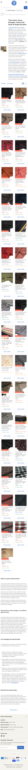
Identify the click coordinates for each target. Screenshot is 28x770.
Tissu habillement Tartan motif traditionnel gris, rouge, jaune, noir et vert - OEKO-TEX (7, 535)
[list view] (25, 83)
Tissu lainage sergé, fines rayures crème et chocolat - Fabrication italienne (7, 127)
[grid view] (23, 83)
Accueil (2, 13)
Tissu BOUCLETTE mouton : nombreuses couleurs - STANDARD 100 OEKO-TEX (7, 342)
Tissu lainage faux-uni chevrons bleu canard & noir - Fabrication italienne (20, 208)
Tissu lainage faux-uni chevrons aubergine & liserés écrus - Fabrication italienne (20, 154)
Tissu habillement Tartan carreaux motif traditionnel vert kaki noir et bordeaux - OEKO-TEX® (7, 481)
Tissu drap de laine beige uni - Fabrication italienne (7, 562)
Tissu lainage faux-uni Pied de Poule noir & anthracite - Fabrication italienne (7, 234)
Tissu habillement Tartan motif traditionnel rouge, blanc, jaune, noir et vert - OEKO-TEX (20, 535)
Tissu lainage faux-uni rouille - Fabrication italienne (6, 181)
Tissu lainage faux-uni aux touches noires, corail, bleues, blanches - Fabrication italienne (7, 208)
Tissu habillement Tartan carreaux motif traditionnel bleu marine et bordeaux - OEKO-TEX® (20, 454)
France (13, 753)
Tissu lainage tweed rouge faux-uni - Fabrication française (6, 261)
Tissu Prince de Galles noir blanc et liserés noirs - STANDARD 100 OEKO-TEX (7, 314)
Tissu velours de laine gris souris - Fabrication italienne (20, 369)
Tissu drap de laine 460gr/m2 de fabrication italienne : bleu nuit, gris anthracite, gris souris (20, 426)
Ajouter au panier (7, 109)
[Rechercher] (25, 7)
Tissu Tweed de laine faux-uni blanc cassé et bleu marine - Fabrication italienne (20, 339)
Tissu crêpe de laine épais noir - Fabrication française (7, 101)
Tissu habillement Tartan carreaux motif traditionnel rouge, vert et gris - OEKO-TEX (7, 509)
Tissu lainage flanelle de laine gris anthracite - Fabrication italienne (20, 313)
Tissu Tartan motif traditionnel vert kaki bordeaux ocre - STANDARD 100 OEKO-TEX (20, 288)
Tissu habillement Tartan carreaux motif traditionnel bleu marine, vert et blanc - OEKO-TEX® (20, 481)
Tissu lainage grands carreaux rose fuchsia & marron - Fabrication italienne (7, 154)
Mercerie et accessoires (10, 766)
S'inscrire (20, 747)
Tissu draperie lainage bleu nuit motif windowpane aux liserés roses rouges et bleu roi (20, 234)
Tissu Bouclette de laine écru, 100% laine (7, 368)
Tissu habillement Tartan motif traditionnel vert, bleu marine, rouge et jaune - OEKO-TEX (20, 509)
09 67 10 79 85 (19, 10)
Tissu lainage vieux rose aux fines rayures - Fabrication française (20, 261)
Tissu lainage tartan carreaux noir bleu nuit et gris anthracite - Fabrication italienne (7, 453)
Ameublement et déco (18, 764)
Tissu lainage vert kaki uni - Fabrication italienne (7, 286)
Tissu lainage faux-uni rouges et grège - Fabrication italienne (20, 181)
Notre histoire (19, 766)
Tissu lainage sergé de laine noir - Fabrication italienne (20, 127)
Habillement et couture (8, 764)
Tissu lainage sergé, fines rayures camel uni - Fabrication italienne (20, 101)
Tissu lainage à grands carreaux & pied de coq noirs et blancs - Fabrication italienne (7, 426)
